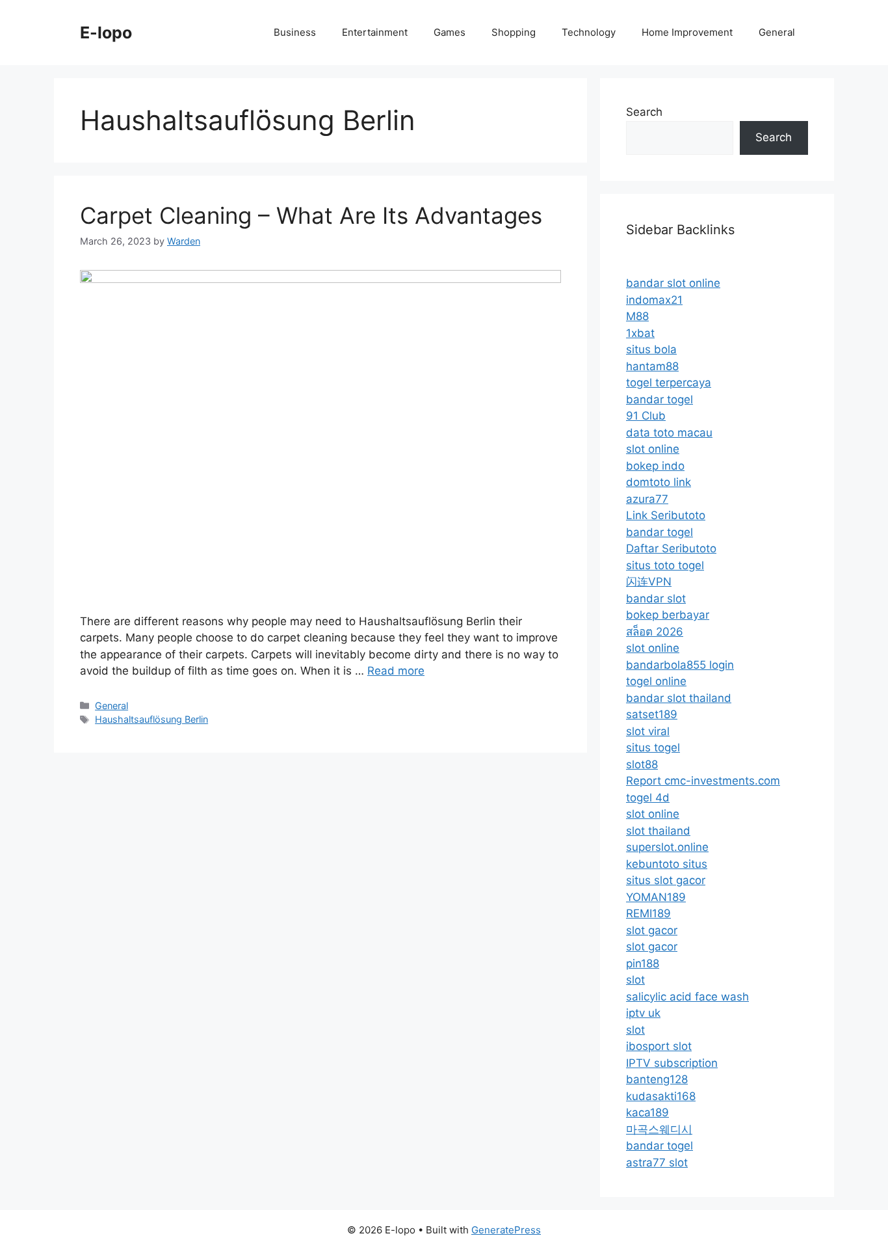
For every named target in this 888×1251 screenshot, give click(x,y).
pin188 (642, 963)
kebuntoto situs (666, 863)
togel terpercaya (668, 382)
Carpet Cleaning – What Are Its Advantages (311, 215)
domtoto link (658, 482)
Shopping (513, 32)
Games (449, 32)
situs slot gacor (665, 880)
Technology (589, 32)
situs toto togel (665, 565)
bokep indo (655, 465)
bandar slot (656, 598)
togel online (656, 681)
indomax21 (654, 299)
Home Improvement (687, 32)
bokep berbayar (667, 614)
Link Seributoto (665, 515)
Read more (395, 670)
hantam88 (652, 366)
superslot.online (667, 847)
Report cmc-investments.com (703, 780)
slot (635, 979)
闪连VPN (649, 581)
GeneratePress (506, 1230)
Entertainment (375, 32)
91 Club (646, 415)
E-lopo (106, 32)
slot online (652, 448)
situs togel (653, 747)
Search (644, 111)
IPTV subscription (672, 1062)
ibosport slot (659, 1046)
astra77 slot (657, 1162)
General (777, 32)
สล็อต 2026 (654, 631)
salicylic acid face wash (687, 996)
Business (295, 32)
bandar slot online (673, 282)
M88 (637, 316)
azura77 (647, 498)
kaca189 (647, 1112)
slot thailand (658, 830)
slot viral (648, 731)
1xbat (640, 333)
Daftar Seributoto (671, 548)
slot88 (642, 764)
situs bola (651, 349)
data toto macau (669, 432)
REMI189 (648, 913)
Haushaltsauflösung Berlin (151, 719)
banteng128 (657, 1079)
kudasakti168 (661, 1096)
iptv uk (643, 1012)
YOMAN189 (656, 897)
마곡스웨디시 (659, 1129)
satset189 (651, 714)
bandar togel (659, 399)
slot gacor (651, 930)
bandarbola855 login (680, 664)
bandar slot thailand (678, 698)
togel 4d (648, 797)
